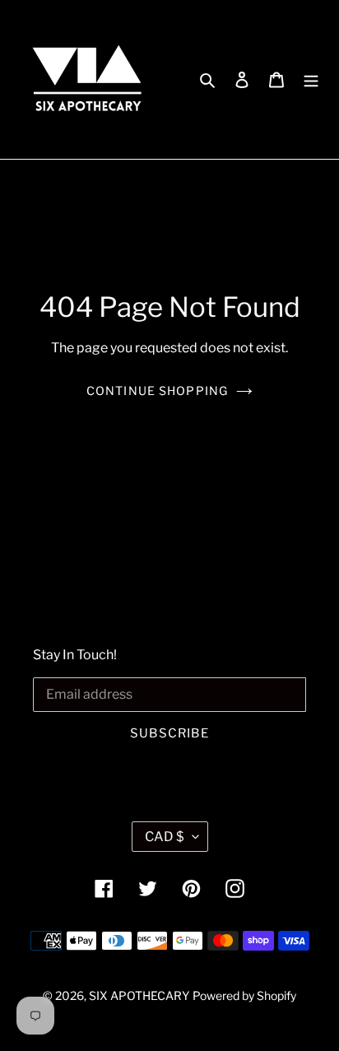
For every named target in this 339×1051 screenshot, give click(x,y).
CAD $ (164, 836)
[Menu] (311, 80)
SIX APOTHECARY (139, 995)
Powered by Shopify (244, 995)
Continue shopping (157, 391)
